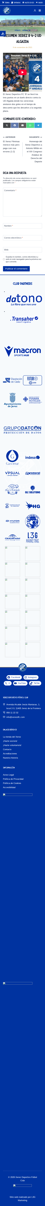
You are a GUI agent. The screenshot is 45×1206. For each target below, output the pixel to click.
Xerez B (26, 30)
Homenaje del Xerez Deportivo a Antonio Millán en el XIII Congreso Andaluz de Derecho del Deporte (33, 149)
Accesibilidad (9, 787)
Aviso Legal (8, 775)
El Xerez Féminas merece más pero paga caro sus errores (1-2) (11, 144)
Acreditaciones (10, 753)
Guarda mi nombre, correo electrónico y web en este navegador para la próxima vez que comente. (23, 259)
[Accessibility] (3, 33)
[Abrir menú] (39, 10)
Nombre (8, 226)
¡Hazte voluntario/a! (12, 745)
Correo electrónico (13, 238)
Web (6, 250)
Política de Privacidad (13, 779)
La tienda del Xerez (12, 737)
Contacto (7, 749)
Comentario (10, 190)
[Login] (35, 10)
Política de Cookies (12, 783)
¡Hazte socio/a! (10, 741)
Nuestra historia (10, 758)
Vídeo (17, 30)
